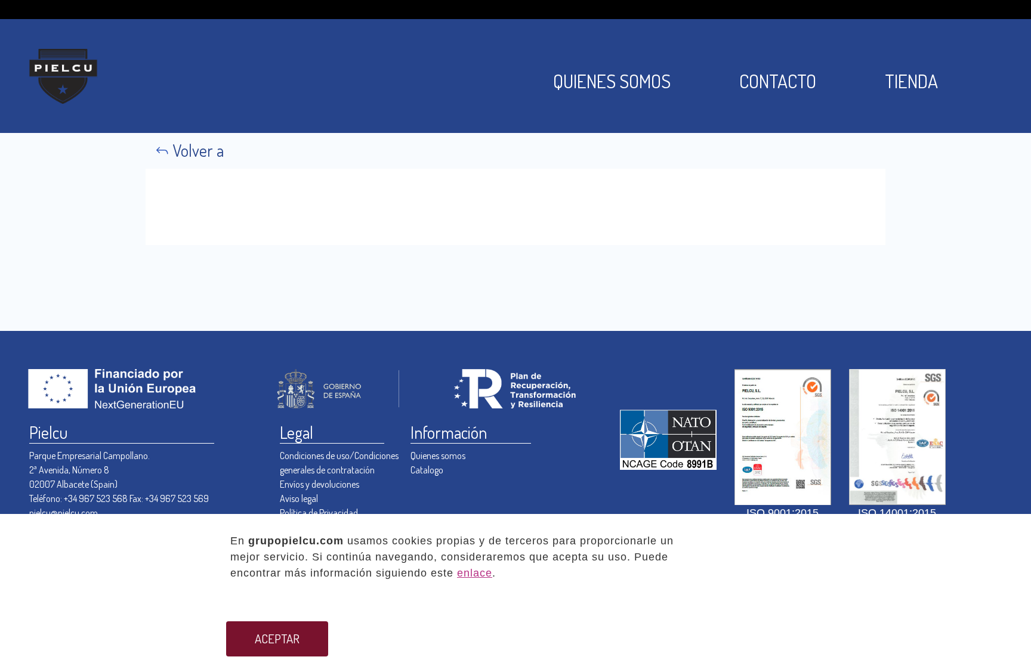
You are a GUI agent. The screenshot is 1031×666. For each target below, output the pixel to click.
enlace (474, 573)
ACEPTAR (277, 638)
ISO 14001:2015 (897, 513)
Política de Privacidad (319, 513)
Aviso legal (299, 498)
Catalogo (426, 470)
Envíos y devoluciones (319, 484)
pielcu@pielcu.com (63, 513)
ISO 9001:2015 (782, 513)
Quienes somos (437, 455)
